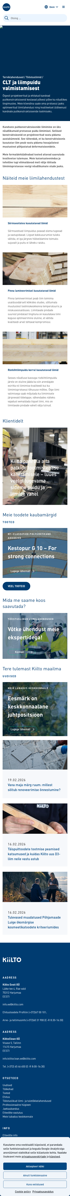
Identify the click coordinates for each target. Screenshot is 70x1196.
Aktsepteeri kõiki (35, 1166)
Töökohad (8, 1089)
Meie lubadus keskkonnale (18, 1116)
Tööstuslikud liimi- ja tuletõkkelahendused (27, 1100)
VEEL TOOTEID (16, 586)
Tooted (9, 522)
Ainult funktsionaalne (35, 1175)
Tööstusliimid (34, 77)
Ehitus (6, 1097)
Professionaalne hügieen (17, 1104)
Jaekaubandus (11, 1108)
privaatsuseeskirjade (34, 1156)
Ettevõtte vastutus (13, 1112)
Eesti (52, 7)
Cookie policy (23, 1191)
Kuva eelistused (35, 1184)
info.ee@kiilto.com (13, 1004)
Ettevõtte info (10, 1135)
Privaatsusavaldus (43, 1191)
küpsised (54, 1156)
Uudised (10, 676)
